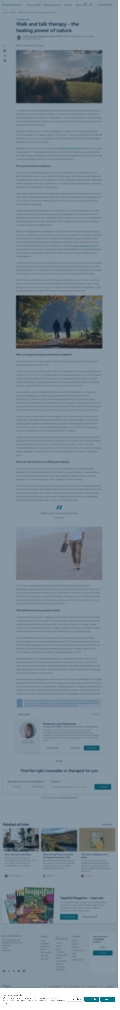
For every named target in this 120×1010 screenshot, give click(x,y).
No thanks (92, 999)
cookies (12, 998)
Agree (107, 999)
